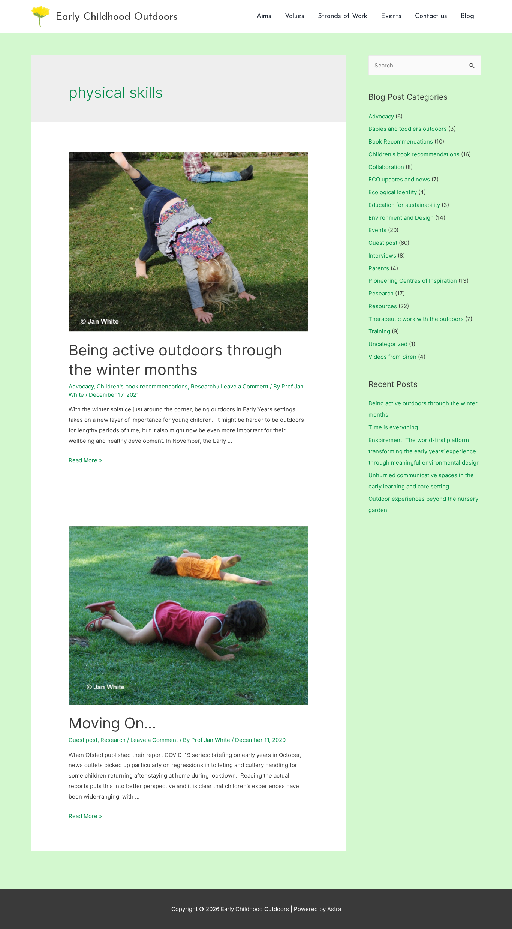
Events (391, 16)
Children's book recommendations (142, 386)
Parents (378, 268)
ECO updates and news (399, 179)
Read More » (85, 460)
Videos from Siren (392, 356)
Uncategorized (387, 344)
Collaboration (386, 167)
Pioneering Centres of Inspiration (412, 280)
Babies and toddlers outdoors (407, 128)
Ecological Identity (392, 192)
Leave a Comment (244, 386)
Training (379, 331)
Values (294, 16)
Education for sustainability (404, 204)
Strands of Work (342, 16)
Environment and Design (401, 217)
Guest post (83, 739)
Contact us (431, 16)
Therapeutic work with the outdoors (416, 318)
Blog (467, 16)
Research (203, 386)
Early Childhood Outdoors (116, 17)
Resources (382, 306)
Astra (334, 909)
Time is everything (393, 427)
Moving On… (112, 723)
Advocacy (81, 386)
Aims (264, 16)
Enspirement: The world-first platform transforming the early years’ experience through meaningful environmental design (424, 451)
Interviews (382, 255)
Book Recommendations (400, 141)
